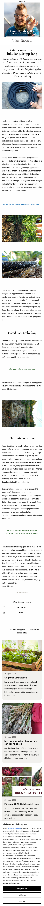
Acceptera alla (22, 889)
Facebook (22, 607)
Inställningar (22, 895)
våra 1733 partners (14, 828)
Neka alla (22, 901)
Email (22, 612)
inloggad (20, 629)
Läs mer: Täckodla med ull (22, 369)
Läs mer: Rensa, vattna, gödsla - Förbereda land (20, 204)
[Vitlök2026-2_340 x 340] (22, 20)
